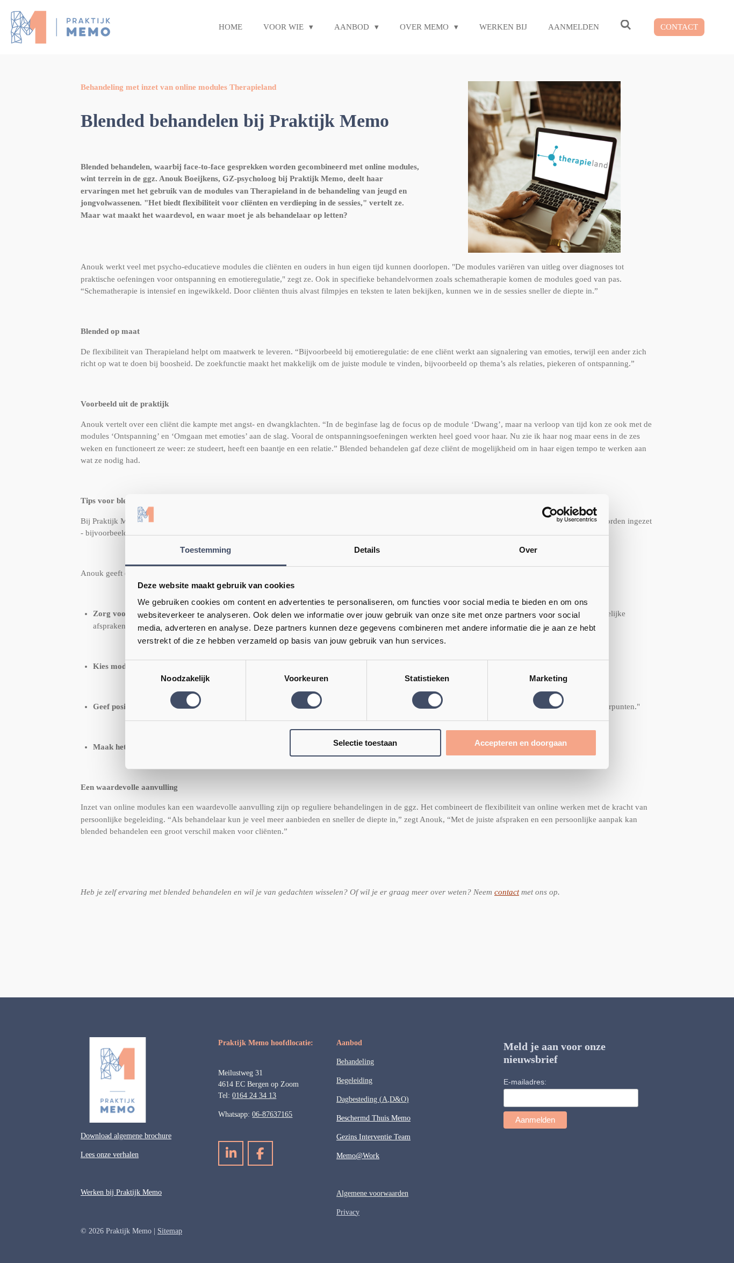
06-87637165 (272, 1114)
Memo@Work (357, 1156)
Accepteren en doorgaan (520, 742)
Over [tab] (528, 549)
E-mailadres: (524, 1082)
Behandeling (355, 1062)
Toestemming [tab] (205, 549)
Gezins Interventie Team (373, 1137)
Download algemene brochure (126, 1136)
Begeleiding (354, 1080)
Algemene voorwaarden (372, 1193)
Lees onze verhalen (110, 1155)
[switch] (306, 700)
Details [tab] (367, 549)
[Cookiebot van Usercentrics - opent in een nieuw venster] (550, 514)
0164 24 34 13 (254, 1095)
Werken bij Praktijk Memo (121, 1192)
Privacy (347, 1212)
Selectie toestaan (365, 742)
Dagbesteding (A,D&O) (372, 1099)
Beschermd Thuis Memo (373, 1118)
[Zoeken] (626, 25)
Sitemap (169, 1231)
